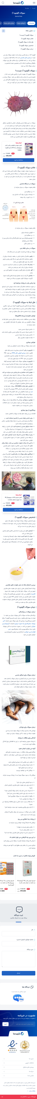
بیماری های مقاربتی (25, 58)
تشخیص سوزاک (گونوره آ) (26, 46)
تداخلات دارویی (29, 1063)
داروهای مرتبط (21, 23)
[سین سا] (18, 1033)
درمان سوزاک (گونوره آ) (27, 49)
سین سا (33, 8)
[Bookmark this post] (3, 31)
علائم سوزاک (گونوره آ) (27, 39)
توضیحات (31, 23)
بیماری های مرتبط (9, 23)
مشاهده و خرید (18, 160)
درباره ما (31, 1071)
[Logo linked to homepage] (18, 3)
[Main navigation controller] (34, 2)
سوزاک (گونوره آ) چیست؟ (26, 35)
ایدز (32, 392)
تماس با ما (31, 1076)
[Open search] (3, 3)
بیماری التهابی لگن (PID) (18, 353)
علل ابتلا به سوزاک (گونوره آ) (25, 42)
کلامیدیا (33, 594)
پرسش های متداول (28, 1067)
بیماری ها (27, 8)
